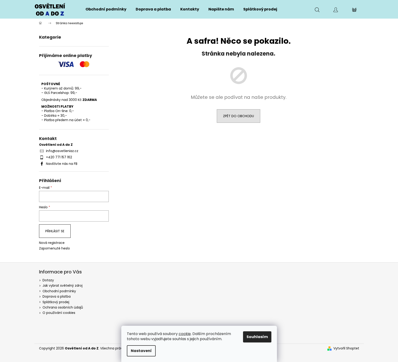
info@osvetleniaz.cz (62, 151)
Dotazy (48, 280)
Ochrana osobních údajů (63, 307)
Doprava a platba (57, 296)
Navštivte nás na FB (61, 163)
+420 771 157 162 (59, 157)
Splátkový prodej (56, 302)
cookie (185, 333)
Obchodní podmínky (59, 291)
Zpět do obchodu (238, 116)
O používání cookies (59, 312)
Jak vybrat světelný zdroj (62, 285)
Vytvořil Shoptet (346, 348)
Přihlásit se (54, 231)
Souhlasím (257, 336)
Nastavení (141, 350)
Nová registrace (52, 243)
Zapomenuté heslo (54, 248)
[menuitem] (106, 9)
